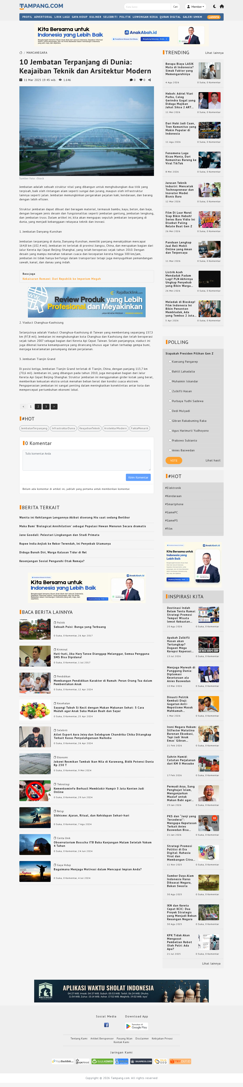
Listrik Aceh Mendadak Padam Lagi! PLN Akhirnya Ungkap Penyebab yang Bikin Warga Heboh (179, 279)
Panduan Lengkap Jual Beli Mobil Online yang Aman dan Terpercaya (179, 247)
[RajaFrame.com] (83, 1061)
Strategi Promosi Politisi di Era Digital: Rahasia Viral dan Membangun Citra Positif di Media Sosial (180, 852)
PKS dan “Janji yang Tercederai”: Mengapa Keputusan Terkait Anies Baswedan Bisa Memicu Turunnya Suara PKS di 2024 (182, 823)
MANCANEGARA (37, 52)
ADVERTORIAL (43, 17)
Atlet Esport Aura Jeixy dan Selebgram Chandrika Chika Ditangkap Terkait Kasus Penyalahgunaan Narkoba (102, 736)
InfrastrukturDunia (63, 428)
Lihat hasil (213, 460)
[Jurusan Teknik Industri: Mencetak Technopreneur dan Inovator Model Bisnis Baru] (210, 189)
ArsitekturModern (115, 428)
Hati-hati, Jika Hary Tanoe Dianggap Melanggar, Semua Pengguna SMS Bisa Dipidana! (101, 655)
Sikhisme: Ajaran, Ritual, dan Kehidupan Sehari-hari (91, 815)
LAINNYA (214, 17)
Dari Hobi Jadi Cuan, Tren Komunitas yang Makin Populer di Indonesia (181, 128)
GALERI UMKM (192, 17)
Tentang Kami (79, 1038)
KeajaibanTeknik (90, 428)
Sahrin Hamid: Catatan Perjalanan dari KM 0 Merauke (181, 760)
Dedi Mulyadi (181, 411)
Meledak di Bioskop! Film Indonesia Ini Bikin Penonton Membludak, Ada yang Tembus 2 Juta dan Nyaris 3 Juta (180, 308)
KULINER (95, 17)
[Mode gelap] (214, 6)
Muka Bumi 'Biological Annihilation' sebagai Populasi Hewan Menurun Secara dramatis (82, 526)
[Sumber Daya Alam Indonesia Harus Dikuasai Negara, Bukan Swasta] (208, 882)
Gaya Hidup (64, 865)
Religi (60, 811)
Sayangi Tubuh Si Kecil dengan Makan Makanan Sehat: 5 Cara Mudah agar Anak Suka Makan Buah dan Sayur (99, 709)
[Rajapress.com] (141, 1061)
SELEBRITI (110, 17)
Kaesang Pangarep (185, 361)
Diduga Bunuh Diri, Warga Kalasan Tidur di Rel (53, 552)
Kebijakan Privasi (162, 1038)
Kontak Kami (121, 1042)
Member (196, 7)
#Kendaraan (173, 496)
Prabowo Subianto (184, 440)
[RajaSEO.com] (161, 1061)
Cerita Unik (63, 838)
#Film (169, 528)
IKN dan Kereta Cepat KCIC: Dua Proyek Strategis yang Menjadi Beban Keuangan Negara (182, 912)
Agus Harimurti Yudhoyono (190, 430)
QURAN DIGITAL (170, 17)
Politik (61, 622)
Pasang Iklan (125, 1038)
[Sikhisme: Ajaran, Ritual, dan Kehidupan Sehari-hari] (35, 817)
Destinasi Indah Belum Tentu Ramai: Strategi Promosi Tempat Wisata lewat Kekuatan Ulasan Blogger (181, 614)
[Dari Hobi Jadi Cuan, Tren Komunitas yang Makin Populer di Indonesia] (210, 130)
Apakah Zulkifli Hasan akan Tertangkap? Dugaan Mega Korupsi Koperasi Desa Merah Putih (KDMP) (180, 644)
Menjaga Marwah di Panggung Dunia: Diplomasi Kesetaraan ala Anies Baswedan (181, 674)
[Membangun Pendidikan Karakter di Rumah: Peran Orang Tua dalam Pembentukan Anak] (35, 683)
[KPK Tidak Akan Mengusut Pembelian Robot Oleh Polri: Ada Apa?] (208, 942)
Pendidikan (63, 676)
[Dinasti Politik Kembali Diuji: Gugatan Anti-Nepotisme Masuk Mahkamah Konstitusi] (208, 704)
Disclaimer (142, 1038)
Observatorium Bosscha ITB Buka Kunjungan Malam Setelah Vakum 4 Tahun (103, 844)
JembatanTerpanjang (34, 428)
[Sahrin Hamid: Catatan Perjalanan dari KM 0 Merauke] (208, 763)
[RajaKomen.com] (102, 1061)
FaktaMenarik (139, 428)
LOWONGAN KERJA (145, 17)
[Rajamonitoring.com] (121, 1061)
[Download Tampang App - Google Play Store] (136, 1026)
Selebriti (62, 730)
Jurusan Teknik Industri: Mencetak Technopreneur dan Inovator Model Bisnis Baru (180, 189)
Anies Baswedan (183, 450)
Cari (175, 6)
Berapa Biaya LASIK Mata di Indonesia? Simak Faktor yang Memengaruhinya (180, 69)
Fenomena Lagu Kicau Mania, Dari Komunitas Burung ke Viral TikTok (181, 158)
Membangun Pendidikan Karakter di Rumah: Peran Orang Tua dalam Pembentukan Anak (103, 682)
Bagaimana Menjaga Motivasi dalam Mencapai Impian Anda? (98, 869)
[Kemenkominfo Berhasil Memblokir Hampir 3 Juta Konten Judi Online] (35, 790)
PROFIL (27, 17)
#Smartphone (174, 504)
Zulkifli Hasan (182, 391)
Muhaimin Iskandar (185, 381)
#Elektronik (173, 488)
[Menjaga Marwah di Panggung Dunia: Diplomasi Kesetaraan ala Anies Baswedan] (208, 674)
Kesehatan (63, 703)
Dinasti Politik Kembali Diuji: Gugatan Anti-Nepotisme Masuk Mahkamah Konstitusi (180, 704)
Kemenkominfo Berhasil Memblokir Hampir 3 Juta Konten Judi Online (99, 790)
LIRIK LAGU (62, 17)
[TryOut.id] (180, 1061)
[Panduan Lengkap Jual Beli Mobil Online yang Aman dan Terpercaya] (210, 249)
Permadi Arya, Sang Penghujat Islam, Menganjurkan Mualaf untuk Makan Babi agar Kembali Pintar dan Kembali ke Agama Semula (181, 793)
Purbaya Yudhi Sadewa (188, 401)
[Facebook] (106, 1024)
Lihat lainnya (214, 53)
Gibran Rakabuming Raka (189, 421)
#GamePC (171, 512)
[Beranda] (221, 6)
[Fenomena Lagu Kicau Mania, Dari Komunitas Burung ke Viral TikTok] (210, 160)
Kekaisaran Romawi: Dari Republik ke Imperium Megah (62, 279)
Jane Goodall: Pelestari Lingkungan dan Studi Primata (59, 535)
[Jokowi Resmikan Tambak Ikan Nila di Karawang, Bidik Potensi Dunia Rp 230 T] (35, 763)
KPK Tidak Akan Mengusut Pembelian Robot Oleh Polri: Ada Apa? (179, 942)
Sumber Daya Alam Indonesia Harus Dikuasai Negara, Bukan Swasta (180, 881)
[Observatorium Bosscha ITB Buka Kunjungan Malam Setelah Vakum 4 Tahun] (35, 844)
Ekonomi (62, 757)
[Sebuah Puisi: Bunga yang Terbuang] (35, 629)
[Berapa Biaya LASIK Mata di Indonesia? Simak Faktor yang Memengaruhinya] (210, 70)
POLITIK (125, 17)
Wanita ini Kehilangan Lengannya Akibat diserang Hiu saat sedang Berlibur (74, 517)
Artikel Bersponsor (102, 1038)
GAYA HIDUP (80, 17)
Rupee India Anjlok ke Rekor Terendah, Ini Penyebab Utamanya (65, 543)
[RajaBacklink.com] (63, 1061)
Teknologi (63, 784)
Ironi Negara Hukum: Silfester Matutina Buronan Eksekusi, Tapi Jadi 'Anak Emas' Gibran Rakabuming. (182, 733)
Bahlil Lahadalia (183, 371)
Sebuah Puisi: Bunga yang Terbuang (80, 627)
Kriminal (62, 649)
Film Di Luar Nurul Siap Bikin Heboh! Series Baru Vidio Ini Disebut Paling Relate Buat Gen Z (180, 219)
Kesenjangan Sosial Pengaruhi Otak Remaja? (52, 561)
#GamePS (171, 520)
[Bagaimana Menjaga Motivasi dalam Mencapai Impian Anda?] (35, 871)
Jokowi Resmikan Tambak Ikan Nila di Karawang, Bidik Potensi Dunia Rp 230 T (104, 763)
